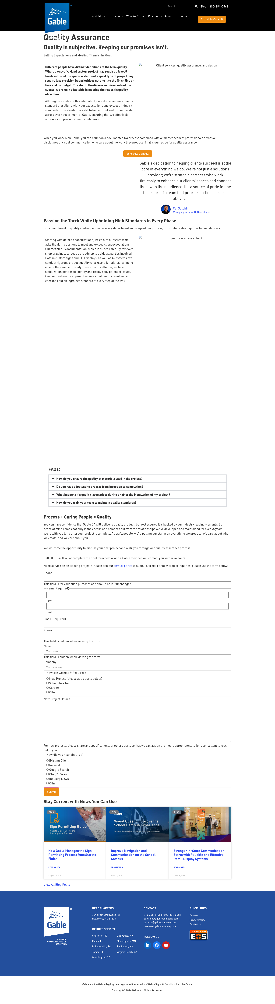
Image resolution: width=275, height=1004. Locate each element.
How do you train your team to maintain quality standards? (96, 502)
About (169, 16)
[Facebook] (157, 945)
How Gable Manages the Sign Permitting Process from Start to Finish (72, 854)
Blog (203, 6)
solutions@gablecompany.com (161, 918)
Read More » (54, 867)
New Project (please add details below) (75, 678)
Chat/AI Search (59, 774)
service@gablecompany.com (160, 922)
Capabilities (97, 16)
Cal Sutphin (181, 208)
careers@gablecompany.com (160, 926)
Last (49, 612)
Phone (48, 572)
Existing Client (58, 760)
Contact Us (196, 924)
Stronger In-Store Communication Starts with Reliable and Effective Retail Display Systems (199, 854)
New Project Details (57, 699)
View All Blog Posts (57, 884)
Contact (184, 16)
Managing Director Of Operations (191, 212)
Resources (155, 16)
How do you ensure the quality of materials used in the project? (99, 479)
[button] (196, 6)
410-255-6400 (152, 914)
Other (53, 692)
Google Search (59, 769)
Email (55, 619)
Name (48, 646)
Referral (54, 765)
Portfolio (117, 16)
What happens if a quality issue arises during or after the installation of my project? (113, 494)
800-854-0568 (218, 6)
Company (50, 661)
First (49, 601)
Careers (54, 687)
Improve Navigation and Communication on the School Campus (133, 854)
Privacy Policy (197, 919)
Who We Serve (135, 16)
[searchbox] (183, 6)
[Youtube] (166, 945)
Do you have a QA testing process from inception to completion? (99, 487)
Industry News (59, 778)
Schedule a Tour (60, 683)
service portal (123, 566)
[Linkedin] (147, 945)
